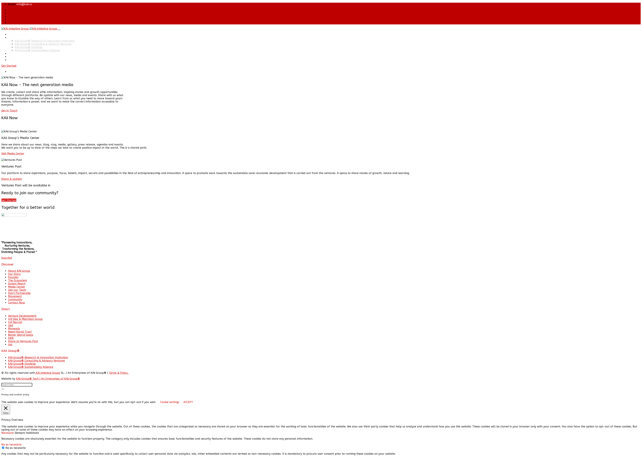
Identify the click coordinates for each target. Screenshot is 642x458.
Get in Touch (9, 110)
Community (15, 299)
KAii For (13, 53)
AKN (11, 338)
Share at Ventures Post (23, 341)
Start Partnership (19, 293)
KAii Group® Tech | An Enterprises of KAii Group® (48, 378)
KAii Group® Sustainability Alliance (37, 50)
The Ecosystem (17, 280)
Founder (13, 277)
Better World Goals (20, 334)
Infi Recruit (15, 322)
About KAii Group (19, 270)
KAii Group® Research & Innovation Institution (45, 40)
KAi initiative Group (47, 372)
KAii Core (13, 37)
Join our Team (17, 290)
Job (10, 344)
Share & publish (11, 179)
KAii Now (13, 60)
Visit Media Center (12, 153)
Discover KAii (16, 34)
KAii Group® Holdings (28, 47)
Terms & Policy (119, 372)
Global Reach (16, 283)
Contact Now (16, 302)
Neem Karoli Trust (20, 331)
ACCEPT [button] (188, 402)
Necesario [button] (8, 432)
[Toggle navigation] (59, 29)
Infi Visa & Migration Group (25, 319)
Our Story (14, 274)
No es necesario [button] (11, 444)
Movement (15, 56)
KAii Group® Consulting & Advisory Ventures (43, 44)
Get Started (8, 65)
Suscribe (6, 257)
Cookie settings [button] (169, 402)
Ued (10, 325)
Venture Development (22, 315)
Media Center (16, 286)
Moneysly (14, 328)
